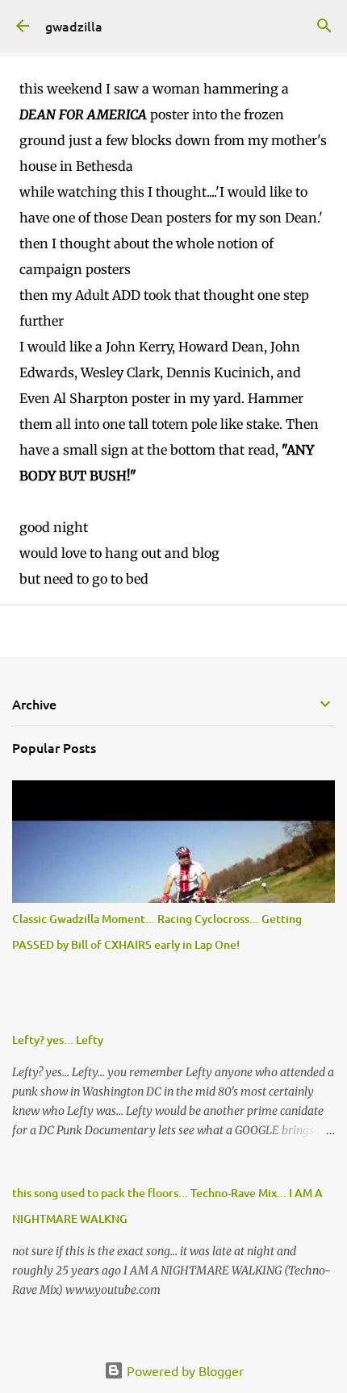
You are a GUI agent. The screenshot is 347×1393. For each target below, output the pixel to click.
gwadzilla (73, 26)
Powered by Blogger (183, 1370)
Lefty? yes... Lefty (57, 1039)
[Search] (324, 25)
